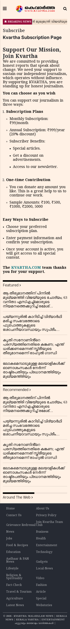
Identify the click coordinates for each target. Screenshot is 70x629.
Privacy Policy (46, 515)
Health (41, 539)
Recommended (15, 390)
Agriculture (14, 599)
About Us (42, 509)
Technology (44, 552)
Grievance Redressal (20, 525)
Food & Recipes (17, 545)
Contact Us (13, 515)
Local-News (44, 569)
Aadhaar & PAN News (17, 560)
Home (10, 509)
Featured (10, 285)
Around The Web (16, 497)
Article (41, 592)
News (10, 532)
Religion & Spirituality (14, 577)
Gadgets (42, 562)
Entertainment (46, 545)
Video (40, 578)
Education (13, 552)
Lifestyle (12, 569)
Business (42, 532)
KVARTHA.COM (26, 268)
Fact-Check (14, 585)
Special (41, 599)
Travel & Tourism (19, 592)
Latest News (15, 605)
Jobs (9, 539)
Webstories (44, 605)
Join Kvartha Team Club (49, 523)
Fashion (41, 585)
